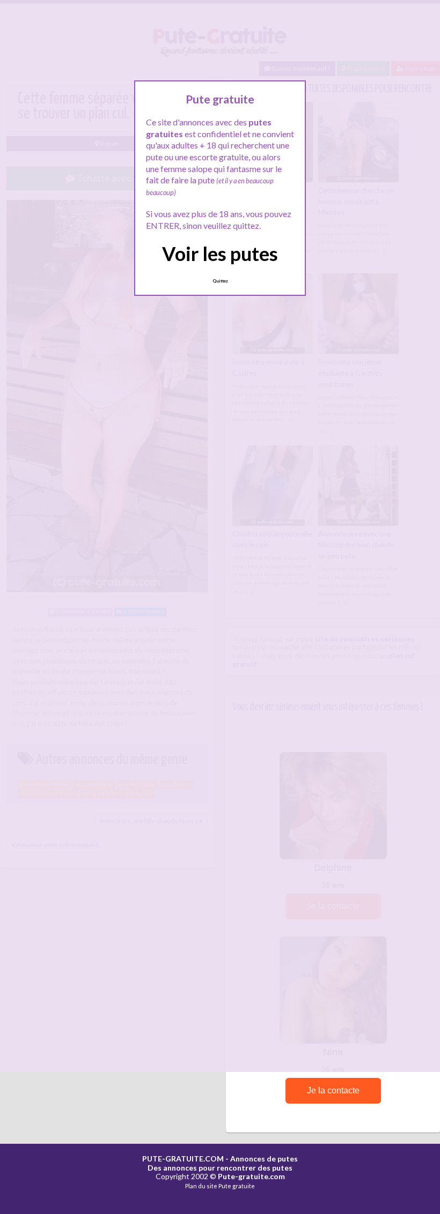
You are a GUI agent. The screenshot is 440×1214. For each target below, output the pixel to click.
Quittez (220, 281)
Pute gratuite (236, 1185)
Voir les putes (220, 253)
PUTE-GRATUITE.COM (183, 1158)
